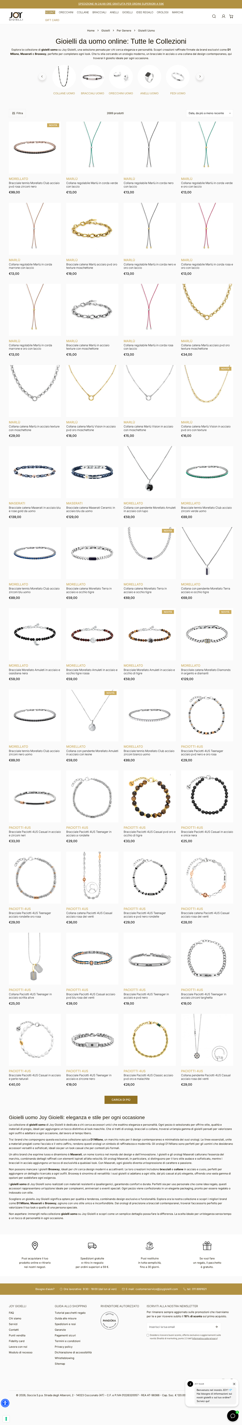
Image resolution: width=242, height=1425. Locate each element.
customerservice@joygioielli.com (157, 1289)
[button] (50, 12)
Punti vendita (17, 1335)
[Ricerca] (214, 16)
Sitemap (60, 1363)
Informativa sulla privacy (204, 1338)
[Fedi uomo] (178, 77)
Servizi (13, 1324)
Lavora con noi (18, 1346)
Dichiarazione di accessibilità (73, 1352)
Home (91, 30)
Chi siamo (15, 1318)
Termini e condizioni (67, 1341)
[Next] (200, 76)
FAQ (11, 1312)
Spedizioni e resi (65, 1324)
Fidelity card (16, 1341)
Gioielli (105, 30)
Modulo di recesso (20, 1352)
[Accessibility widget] (5, 1403)
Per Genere (124, 30)
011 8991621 (199, 1289)
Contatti (14, 1329)
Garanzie (60, 1329)
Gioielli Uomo (146, 30)
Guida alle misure (66, 1318)
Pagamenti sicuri (65, 1335)
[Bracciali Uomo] (92, 77)
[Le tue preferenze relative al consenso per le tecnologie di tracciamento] (6, 1418)
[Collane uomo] (64, 77)
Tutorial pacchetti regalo (70, 1312)
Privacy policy (63, 1346)
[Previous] (42, 76)
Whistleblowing (64, 1358)
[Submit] (216, 1327)
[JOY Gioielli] (16, 16)
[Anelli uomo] (149, 77)
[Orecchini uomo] (121, 77)
